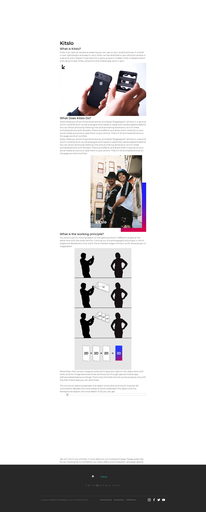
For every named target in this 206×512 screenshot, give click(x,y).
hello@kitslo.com (103, 485)
